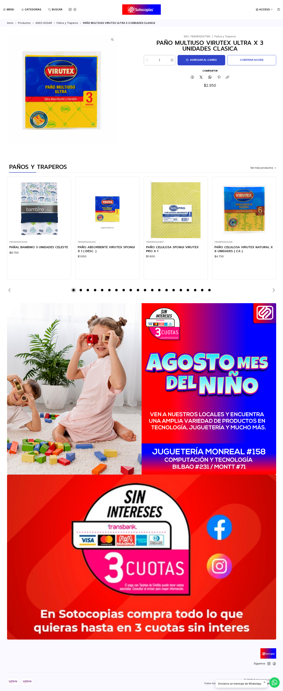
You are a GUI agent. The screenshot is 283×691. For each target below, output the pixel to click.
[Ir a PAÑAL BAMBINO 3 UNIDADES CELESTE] (39, 208)
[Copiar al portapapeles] (228, 77)
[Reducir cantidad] (147, 60)
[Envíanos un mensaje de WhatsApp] (274, 682)
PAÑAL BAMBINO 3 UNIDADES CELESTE (38, 247)
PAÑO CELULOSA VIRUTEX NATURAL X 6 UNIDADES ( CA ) (243, 249)
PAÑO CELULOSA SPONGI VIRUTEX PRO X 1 (172, 249)
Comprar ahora (252, 59)
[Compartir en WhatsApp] (210, 77)
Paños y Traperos (67, 23)
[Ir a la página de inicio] (141, 9)
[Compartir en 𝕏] (201, 77)
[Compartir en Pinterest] (219, 77)
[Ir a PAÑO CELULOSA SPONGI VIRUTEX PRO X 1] (175, 208)
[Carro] (278, 9)
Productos (24, 23)
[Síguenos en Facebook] (74, 9)
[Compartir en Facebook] (192, 77)
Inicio (10, 23)
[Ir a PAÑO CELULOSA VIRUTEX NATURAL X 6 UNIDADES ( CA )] (244, 208)
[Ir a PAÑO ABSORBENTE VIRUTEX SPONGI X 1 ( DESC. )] (107, 208)
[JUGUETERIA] (141, 389)
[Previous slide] (10, 290)
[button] (73, 290)
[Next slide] (273, 290)
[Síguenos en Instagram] (70, 9)
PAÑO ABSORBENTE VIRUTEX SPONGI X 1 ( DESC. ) (106, 249)
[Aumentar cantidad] (172, 60)
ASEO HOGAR (43, 23)
